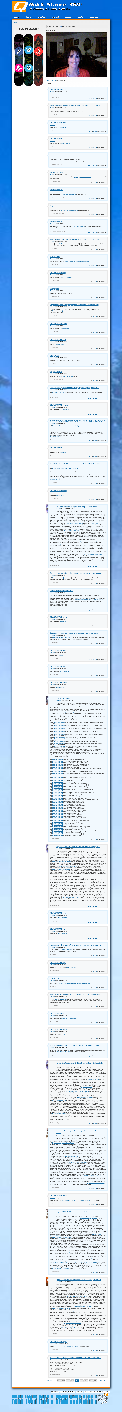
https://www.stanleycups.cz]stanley (94, 878)
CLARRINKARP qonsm (58, 1029)
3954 (90, 1380)
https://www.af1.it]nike (86, 1087)
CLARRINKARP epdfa (58, 1013)
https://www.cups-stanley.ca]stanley (61, 1308)
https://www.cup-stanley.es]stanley (75, 1155)
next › (101, 1380)
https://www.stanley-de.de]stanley (72, 1311)
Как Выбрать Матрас (64, 698)
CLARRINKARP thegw (58, 682)
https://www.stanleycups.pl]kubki (71, 897)
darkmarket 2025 (60, 495)
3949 (68, 1380)
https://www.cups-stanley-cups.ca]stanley (91, 554)
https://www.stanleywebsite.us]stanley (77, 1162)
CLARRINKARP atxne (58, 339)
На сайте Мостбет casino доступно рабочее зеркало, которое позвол (74, 1045)
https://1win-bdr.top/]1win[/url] (59, 311)
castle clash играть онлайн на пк (61, 591)
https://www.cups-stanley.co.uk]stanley (84, 1306)
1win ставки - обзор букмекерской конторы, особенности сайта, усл (74, 239)
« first (47, 1380)
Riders (68, 17)
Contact (94, 17)
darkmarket (63, 621)
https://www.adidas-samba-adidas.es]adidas (77, 1091)
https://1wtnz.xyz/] (61, 244)
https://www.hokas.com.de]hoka (85, 1097)
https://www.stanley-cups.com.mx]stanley (62, 1252)
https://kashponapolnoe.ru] (69, 194)
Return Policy (89, 1392)
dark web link (65, 328)
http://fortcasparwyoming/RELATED (94, 1258)
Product (42, 17)
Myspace (71, 1392)
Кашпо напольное (56, 172)
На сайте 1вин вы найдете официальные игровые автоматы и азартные (75, 573)
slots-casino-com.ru (55, 479)
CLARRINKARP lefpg (58, 929)
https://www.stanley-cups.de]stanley (73, 1156)
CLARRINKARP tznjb (58, 962)
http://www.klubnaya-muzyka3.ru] (69, 210)
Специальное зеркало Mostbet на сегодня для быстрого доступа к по (74, 387)
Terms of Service (102, 1392)
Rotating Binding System (50, 8)
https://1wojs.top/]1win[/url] (80, 110)
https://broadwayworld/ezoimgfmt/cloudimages (65, 1262)
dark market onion (62, 94)
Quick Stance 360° (55, 5)
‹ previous (51, 1380)
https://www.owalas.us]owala (59, 1113)
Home (28, 17)
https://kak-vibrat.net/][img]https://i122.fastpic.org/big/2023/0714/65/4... (70, 712)
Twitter (79, 1392)
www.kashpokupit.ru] (79, 226)
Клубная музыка (56, 206)
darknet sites (63, 452)
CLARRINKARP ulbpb (58, 650)
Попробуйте (54, 289)
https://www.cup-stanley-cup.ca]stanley (67, 866)
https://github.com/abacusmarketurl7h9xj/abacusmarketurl (75, 1200)
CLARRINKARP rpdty (58, 913)
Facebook (55, 1392)
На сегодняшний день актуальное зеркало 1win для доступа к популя (75, 105)
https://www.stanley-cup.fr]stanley (88, 1218)
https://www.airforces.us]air (59, 1100)
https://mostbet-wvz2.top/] (58, 392)
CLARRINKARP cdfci (58, 89)
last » (104, 1380)
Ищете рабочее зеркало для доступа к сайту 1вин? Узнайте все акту (74, 305)
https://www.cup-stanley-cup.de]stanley (90, 1262)
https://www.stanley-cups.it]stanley (74, 523)
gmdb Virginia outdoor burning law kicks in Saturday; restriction (78, 1279)
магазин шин (55, 155)
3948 (63, 1380)
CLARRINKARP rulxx (58, 139)
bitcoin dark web (65, 409)
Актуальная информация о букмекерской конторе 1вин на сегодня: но (75, 945)
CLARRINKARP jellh (57, 666)
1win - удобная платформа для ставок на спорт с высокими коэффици (75, 994)
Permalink (52, 91)
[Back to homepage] (20, 12)
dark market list (62, 127)
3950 (72, 1380)
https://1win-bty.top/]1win (60, 999)
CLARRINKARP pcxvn (58, 617)
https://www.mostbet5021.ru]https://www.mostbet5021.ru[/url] (74, 983)
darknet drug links (65, 143)
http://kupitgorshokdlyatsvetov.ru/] (82, 177)
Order (81, 17)
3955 (95, 1380)
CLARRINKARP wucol (58, 323)
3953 (86, 1380)
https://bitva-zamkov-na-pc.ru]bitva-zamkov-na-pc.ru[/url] (89, 599)
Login (16, 17)
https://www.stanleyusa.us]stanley (68, 1327)
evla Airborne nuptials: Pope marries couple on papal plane (76, 507)
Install (56, 17)
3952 (81, 1380)
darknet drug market (62, 917)
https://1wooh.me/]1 (66, 949)
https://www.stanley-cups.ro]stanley (68, 544)
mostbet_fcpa (54, 978)
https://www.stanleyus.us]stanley (60, 1268)
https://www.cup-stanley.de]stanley (96, 1183)
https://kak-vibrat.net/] (59, 722)
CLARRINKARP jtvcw (58, 448)
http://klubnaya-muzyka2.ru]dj (65, 376)
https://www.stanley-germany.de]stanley (79, 881)
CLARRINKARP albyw (58, 1341)
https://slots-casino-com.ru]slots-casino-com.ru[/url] (65, 468)
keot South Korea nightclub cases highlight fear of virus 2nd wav (78, 1131)
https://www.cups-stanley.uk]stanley (73, 530)
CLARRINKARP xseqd (58, 273)
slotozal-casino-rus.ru (55, 436)
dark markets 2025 (71, 967)
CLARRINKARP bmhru (58, 1196)
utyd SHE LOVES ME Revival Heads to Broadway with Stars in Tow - (80, 1063)
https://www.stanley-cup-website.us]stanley (63, 1143)
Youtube (63, 1392)
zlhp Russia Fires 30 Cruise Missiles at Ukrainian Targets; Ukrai (78, 847)
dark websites (60, 344)
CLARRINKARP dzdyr (58, 123)
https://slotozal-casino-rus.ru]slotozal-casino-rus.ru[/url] (66, 426)
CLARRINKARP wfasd (58, 491)
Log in (48, 80)
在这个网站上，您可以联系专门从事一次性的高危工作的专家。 (75, 1357)
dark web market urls (66, 277)
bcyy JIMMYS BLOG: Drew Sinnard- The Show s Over (75, 1212)
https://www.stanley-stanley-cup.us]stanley (76, 1296)
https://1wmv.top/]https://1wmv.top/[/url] (62, 637)
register (54, 80)
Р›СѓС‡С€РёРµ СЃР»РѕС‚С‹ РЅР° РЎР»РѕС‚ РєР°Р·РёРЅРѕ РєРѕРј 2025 (76, 464)
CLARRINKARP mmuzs (59, 405)
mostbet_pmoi (55, 257)
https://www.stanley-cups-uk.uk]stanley (62, 1237)
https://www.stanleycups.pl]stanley (88, 541)
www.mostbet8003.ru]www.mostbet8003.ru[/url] (77, 261)
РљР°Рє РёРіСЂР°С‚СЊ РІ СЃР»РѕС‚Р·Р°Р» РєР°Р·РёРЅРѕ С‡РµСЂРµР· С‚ (77, 421)
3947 (58, 1380)
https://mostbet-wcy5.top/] (63, 1051)
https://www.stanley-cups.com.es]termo (91, 1175)
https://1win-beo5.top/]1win (59, 578)
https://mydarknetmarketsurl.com (71, 1346)
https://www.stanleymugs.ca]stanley (61, 861)
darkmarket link (60, 687)
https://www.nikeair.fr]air (93, 1079)
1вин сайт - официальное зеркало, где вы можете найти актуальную (74, 633)
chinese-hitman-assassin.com (57, 1366)
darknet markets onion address (69, 1018)
